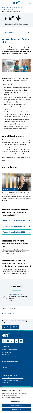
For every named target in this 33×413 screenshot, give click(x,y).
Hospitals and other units (9, 350)
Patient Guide (6, 354)
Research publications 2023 (14, 226)
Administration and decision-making (13, 378)
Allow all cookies (16, 409)
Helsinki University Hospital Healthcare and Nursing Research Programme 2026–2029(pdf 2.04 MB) (15, 251)
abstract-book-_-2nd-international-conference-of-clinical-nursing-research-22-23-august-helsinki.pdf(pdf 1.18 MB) (15, 271)
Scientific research (7, 9)
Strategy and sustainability (10, 380)
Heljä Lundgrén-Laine (16, 295)
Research (5, 365)
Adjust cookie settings (16, 401)
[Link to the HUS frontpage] (16, 3)
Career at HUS (6, 383)
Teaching (4, 367)
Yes (8, 327)
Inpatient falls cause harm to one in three (15, 192)
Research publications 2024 (14, 220)
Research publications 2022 (14, 232)
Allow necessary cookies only (16, 405)
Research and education (14, 7)
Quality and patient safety (10, 375)
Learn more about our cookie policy (11, 397)
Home (4, 7)
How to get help (6, 352)
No (17, 327)
